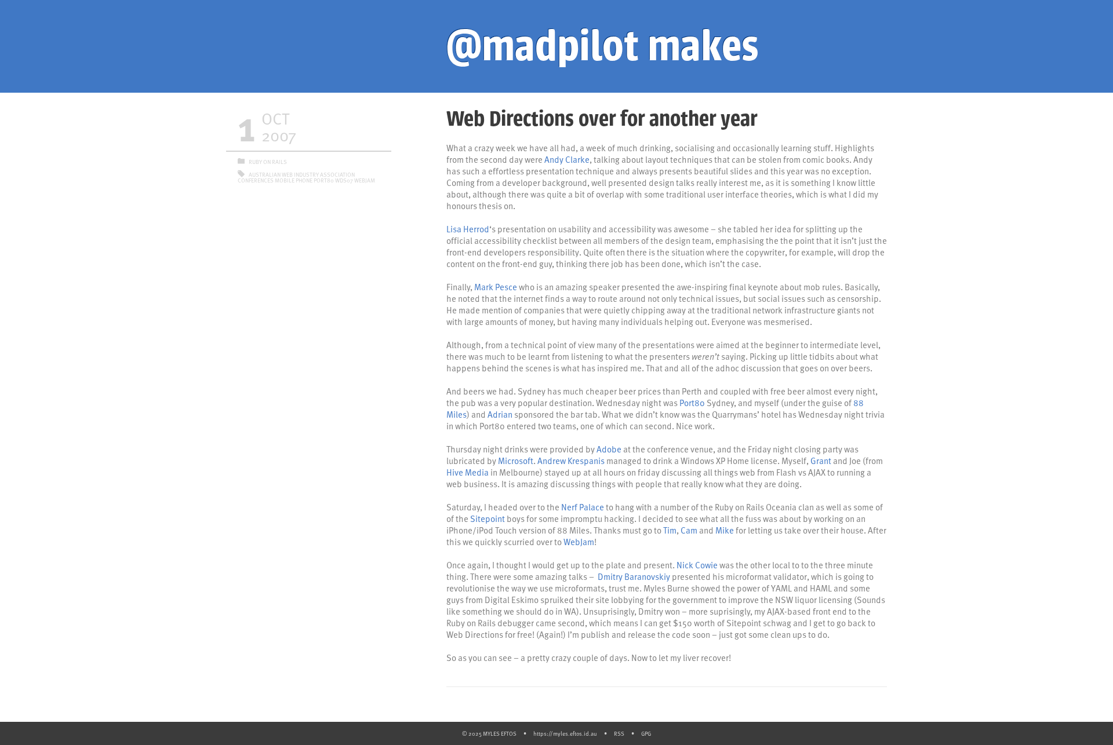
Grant (820, 460)
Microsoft (515, 460)
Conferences (256, 180)
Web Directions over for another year (601, 119)
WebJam (578, 541)
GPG (646, 733)
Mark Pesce (495, 286)
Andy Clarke (567, 159)
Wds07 (344, 180)
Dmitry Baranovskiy (634, 576)
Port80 (692, 402)
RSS (619, 733)
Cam (689, 530)
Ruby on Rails (268, 162)
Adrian (500, 414)
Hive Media (467, 472)
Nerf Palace (582, 507)
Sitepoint (487, 518)
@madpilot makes (602, 46)
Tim (669, 530)
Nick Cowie (697, 564)
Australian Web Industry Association (302, 174)
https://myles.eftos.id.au (565, 733)
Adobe (608, 449)
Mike (724, 530)
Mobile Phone (293, 180)
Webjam (364, 180)
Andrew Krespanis (571, 460)
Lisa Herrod (467, 228)
